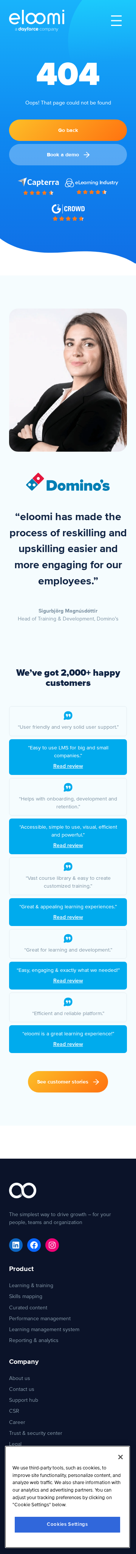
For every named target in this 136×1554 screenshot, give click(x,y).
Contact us (21, 1389)
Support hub (23, 1400)
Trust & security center (35, 1433)
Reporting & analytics (34, 1340)
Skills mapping (25, 1296)
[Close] (120, 1457)
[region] (67, 1497)
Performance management (40, 1318)
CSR (14, 1411)
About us (19, 1378)
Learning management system (44, 1329)
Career (17, 1422)
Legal (15, 1444)
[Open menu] (116, 20)
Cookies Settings (67, 1524)
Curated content (28, 1307)
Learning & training (31, 1285)
